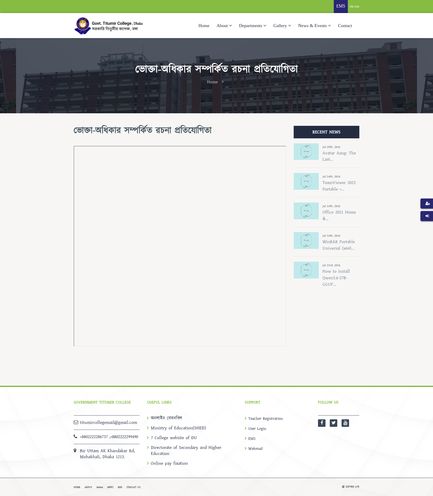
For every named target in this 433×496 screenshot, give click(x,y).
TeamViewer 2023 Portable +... (339, 185)
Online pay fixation (169, 463)
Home (203, 25)
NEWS (110, 487)
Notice (99, 487)
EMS (252, 438)
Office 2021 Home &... (339, 215)
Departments (250, 25)
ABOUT (88, 487)
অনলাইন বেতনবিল (166, 418)
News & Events (312, 25)
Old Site (354, 7)
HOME (77, 487)
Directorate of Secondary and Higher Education (186, 451)
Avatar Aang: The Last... (339, 156)
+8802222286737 (94, 437)
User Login (257, 428)
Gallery (280, 25)
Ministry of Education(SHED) (178, 428)
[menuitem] (426, 211)
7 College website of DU (174, 438)
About (222, 25)
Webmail (255, 448)
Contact (345, 25)
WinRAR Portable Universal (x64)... (338, 245)
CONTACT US (134, 487)
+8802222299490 (124, 437)
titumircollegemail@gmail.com (108, 422)
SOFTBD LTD (352, 486)
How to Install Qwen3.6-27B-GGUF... (336, 277)
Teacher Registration (265, 418)
